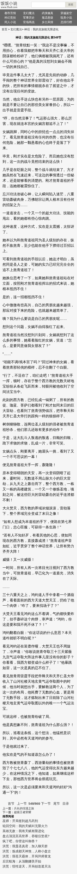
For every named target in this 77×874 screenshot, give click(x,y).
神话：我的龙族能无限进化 (41, 29)
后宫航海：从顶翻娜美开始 (22, 861)
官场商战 (29, 22)
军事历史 (29, 17)
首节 (11, 803)
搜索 (70, 4)
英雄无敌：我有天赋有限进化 (23, 831)
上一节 (22, 803)
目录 (65, 803)
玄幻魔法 (29, 13)
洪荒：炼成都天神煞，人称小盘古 (27, 851)
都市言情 (10, 13)
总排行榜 (66, 22)
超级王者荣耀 (22, 812)
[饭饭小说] (9, 4)
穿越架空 (66, 13)
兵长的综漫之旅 (24, 808)
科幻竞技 (10, 17)
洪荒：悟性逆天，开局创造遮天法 (27, 866)
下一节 (46, 803)
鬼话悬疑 (47, 17)
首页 (4, 29)
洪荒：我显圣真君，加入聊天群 (25, 846)
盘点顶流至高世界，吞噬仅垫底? (26, 836)
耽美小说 (66, 17)
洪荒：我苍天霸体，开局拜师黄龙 (27, 856)
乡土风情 (47, 22)
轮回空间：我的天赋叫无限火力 (25, 826)
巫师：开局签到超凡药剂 (20, 821)
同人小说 (10, 22)
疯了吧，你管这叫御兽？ (20, 841)
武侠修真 (47, 13)
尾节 (56, 803)
